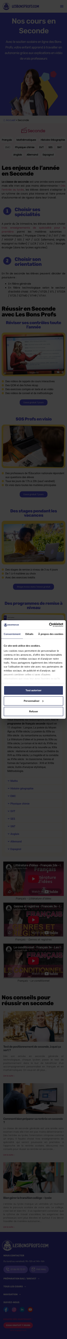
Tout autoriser (33, 690)
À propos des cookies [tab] (50, 634)
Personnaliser (32, 700)
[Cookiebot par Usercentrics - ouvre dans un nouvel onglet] (49, 625)
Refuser (33, 711)
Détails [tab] (29, 634)
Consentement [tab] (12, 634)
